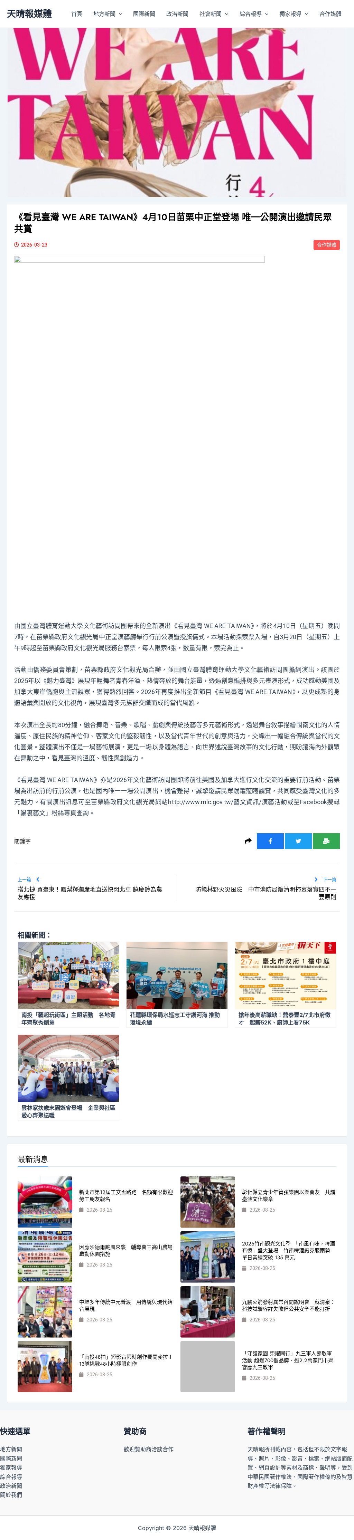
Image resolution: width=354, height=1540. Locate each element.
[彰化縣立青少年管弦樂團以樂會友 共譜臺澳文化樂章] (207, 1202)
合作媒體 (330, 13)
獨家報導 (290, 13)
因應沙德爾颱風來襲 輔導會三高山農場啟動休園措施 (126, 1250)
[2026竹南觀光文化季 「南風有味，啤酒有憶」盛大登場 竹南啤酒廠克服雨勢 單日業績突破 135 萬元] (207, 1257)
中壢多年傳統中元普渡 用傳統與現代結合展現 (126, 1305)
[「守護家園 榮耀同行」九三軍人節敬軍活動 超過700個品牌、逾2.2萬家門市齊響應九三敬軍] (207, 1367)
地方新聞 (104, 13)
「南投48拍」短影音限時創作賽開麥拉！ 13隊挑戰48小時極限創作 (126, 1360)
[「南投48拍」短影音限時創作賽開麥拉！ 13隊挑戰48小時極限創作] (45, 1367)
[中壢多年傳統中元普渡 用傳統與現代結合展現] (45, 1312)
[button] (118, 14)
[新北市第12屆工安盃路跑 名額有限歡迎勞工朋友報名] (45, 1202)
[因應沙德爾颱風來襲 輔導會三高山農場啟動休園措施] (45, 1257)
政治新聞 (177, 13)
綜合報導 (251, 13)
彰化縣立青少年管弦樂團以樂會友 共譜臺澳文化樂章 (288, 1195)
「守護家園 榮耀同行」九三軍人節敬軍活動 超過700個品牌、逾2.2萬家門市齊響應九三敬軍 (287, 1360)
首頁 (76, 13)
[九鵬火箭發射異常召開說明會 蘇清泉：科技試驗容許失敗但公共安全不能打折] (207, 1312)
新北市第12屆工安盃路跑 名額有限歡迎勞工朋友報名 (126, 1195)
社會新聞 (210, 13)
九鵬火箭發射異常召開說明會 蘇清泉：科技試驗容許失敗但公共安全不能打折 (288, 1305)
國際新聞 (144, 13)
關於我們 (11, 1494)
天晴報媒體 (29, 13)
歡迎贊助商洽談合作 (149, 1449)
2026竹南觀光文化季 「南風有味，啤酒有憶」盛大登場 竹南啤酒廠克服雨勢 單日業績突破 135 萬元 (288, 1250)
